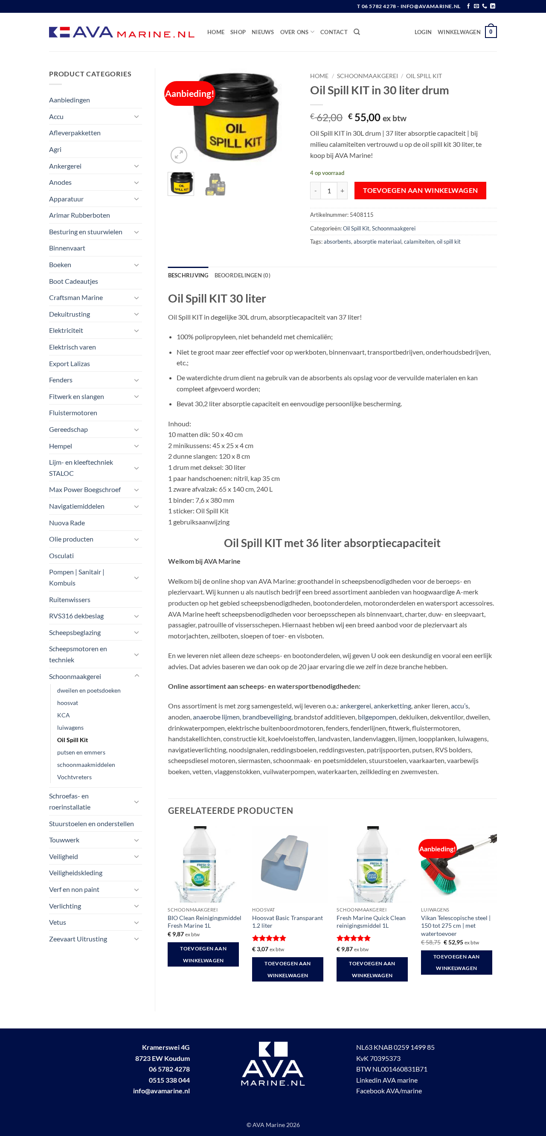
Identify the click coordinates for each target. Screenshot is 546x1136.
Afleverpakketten (75, 132)
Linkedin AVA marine (387, 1080)
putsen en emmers (81, 752)
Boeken (60, 264)
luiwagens (70, 727)
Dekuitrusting (69, 314)
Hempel (60, 446)
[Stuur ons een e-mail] (476, 6)
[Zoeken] (357, 32)
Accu (56, 116)
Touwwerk (64, 840)
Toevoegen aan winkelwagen (420, 190)
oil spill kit (449, 241)
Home (215, 32)
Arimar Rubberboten (79, 215)
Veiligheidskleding (75, 872)
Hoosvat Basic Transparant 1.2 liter (287, 921)
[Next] (284, 117)
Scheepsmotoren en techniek (78, 654)
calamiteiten (419, 241)
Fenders (61, 380)
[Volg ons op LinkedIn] (492, 6)
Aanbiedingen (69, 100)
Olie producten (71, 539)
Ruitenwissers (69, 599)
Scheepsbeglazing (75, 632)
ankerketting (392, 706)
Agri (55, 149)
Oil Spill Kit (72, 739)
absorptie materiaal (377, 241)
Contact (334, 32)
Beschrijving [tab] (188, 275)
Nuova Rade (67, 522)
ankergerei (355, 706)
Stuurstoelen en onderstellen (91, 823)
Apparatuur (66, 199)
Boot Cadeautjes (73, 281)
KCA (63, 715)
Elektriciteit (66, 330)
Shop (238, 32)
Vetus (57, 922)
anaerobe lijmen (216, 717)
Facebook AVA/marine (389, 1090)
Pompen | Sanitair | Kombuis (77, 577)
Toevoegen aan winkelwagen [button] (203, 954)
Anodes (60, 182)
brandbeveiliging (266, 717)
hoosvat (67, 702)
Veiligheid (63, 856)
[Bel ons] (484, 6)
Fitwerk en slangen (76, 396)
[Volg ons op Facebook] (468, 6)
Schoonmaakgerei (75, 676)
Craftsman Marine (76, 297)
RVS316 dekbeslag (76, 616)
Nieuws (263, 32)
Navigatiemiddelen (77, 506)
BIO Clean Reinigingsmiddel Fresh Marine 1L (204, 921)
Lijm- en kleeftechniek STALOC (81, 467)
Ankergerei (65, 166)
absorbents (337, 241)
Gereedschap (68, 429)
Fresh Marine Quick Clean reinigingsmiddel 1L (371, 921)
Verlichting (65, 906)
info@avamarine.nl (161, 1090)
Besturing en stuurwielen (85, 231)
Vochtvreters (74, 777)
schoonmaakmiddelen (86, 764)
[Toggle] (137, 116)
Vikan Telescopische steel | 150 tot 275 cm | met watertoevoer (456, 925)
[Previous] (181, 117)
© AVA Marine (266, 1124)
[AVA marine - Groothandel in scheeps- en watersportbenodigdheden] (122, 32)
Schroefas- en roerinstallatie (69, 801)
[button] (423, 32)
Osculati (61, 555)
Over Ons (294, 32)
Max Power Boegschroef (85, 489)
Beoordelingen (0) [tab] (242, 275)
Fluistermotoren (73, 412)
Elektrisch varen (72, 347)
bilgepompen (377, 717)
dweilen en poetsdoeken (89, 690)
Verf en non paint (74, 889)
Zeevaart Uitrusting (78, 939)
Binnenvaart (67, 248)
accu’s (459, 706)
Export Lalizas (69, 363)
